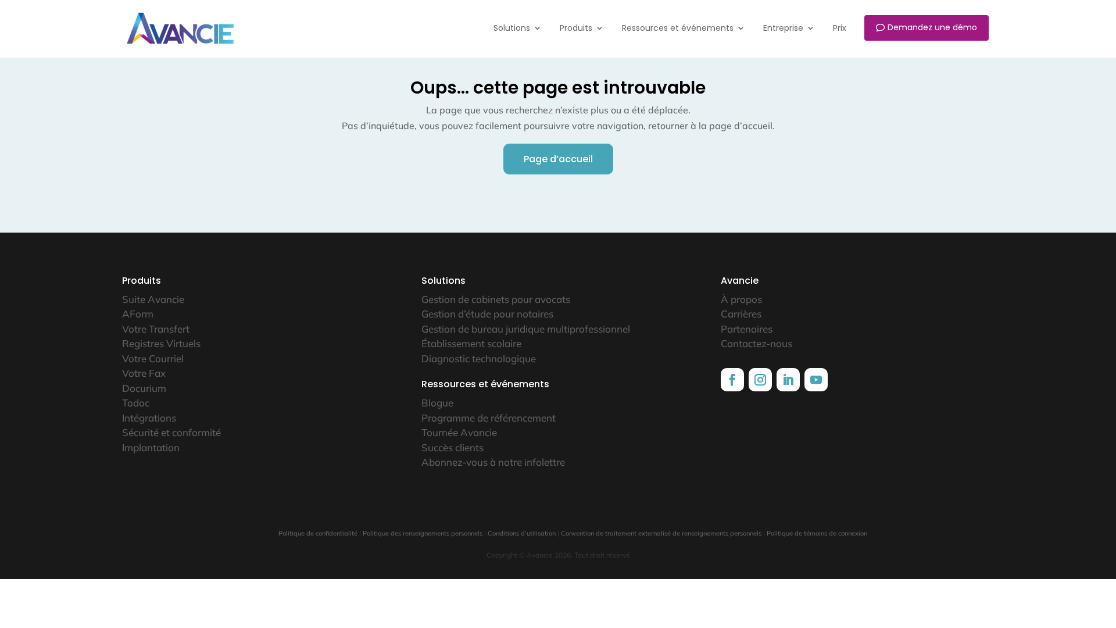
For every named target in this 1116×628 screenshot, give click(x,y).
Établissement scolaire (471, 343)
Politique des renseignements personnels (422, 533)
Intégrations (149, 418)
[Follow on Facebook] (732, 379)
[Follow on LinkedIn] (788, 379)
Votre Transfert (155, 329)
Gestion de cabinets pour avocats (495, 299)
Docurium (144, 388)
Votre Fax (144, 373)
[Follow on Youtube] (816, 379)
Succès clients (452, 447)
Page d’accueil (558, 159)
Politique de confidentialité (317, 533)
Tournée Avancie (459, 432)
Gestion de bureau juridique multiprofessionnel (525, 329)
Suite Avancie (153, 299)
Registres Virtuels (161, 343)
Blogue (437, 403)
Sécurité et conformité (171, 432)
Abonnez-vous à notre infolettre (493, 462)
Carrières (741, 314)
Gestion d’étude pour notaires (487, 314)
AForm (137, 314)
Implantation (151, 447)
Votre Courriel (153, 358)
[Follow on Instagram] (760, 379)
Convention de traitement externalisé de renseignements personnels (661, 533)
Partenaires (746, 329)
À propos (741, 299)
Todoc (135, 403)
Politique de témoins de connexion (817, 533)
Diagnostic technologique (478, 358)
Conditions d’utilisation (522, 533)
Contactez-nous (756, 343)
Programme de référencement (488, 418)
